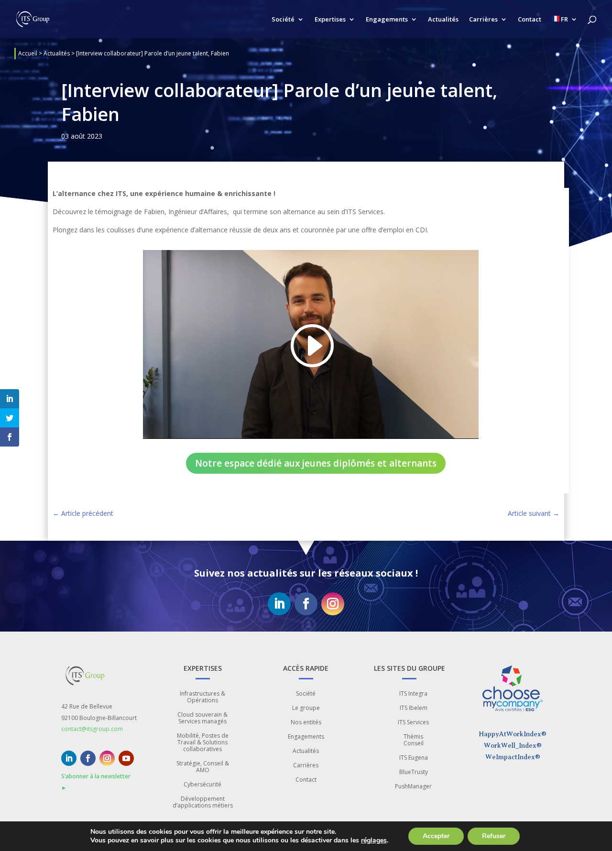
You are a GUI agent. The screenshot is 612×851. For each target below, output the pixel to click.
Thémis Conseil (414, 740)
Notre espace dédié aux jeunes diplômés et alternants (316, 463)
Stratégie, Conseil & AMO (202, 767)
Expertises (330, 19)
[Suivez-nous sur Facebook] (306, 603)
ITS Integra (413, 694)
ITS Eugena (413, 758)
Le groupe (306, 708)
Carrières (483, 19)
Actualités (443, 19)
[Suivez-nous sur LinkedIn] (279, 603)
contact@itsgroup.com (92, 729)
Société (283, 19)
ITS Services (413, 722)
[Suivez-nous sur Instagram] (332, 603)
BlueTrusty (413, 772)
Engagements (387, 19)
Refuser (493, 835)
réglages (374, 840)
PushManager (413, 786)
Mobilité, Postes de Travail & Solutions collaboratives (203, 742)
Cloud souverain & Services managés (202, 718)
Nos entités (306, 722)
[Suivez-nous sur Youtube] (126, 758)
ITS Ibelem (413, 708)
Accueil (27, 53)
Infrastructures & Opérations (202, 697)
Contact (529, 19)
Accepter (436, 835)
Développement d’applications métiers (203, 802)
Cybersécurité (202, 784)
